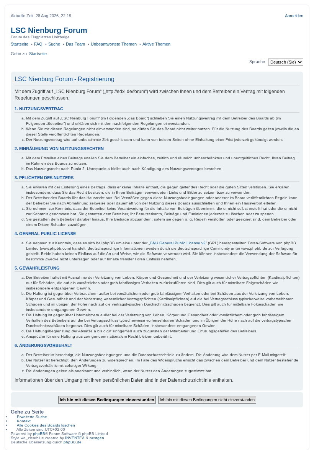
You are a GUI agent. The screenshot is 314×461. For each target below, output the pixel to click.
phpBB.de (73, 442)
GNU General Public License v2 (178, 243)
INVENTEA (75, 438)
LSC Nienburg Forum (49, 30)
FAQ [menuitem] (38, 44)
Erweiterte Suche (32, 417)
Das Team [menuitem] (75, 44)
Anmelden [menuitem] (294, 15)
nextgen (97, 438)
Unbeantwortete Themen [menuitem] (114, 44)
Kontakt (24, 421)
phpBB (39, 434)
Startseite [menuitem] (19, 44)
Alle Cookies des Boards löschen (46, 425)
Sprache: (257, 61)
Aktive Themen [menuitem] (156, 44)
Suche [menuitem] (54, 44)
